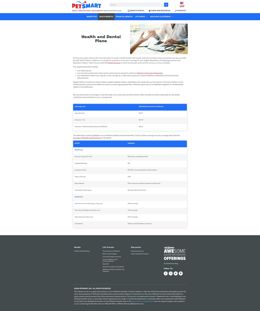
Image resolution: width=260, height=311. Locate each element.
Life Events (140, 17)
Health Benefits (97, 11)
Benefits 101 (92, 17)
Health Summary (114, 63)
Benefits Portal (137, 11)
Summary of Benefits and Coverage (86, 138)
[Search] (166, 5)
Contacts (181, 11)
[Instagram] (171, 273)
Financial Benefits (124, 17)
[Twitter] (176, 273)
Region (74, 11)
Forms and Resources (160, 11)
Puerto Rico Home (84, 11)
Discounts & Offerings (160, 17)
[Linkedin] (181, 273)
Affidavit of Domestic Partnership (149, 73)
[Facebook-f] (166, 273)
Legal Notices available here (143, 301)
